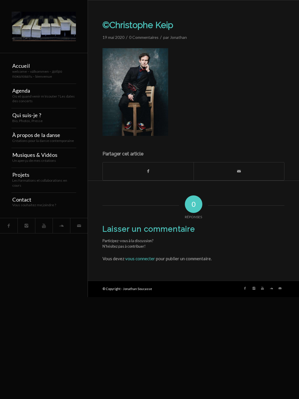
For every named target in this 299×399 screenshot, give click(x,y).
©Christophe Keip (137, 25)
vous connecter (140, 258)
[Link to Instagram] (26, 225)
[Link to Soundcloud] (61, 225)
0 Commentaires (144, 37)
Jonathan (178, 37)
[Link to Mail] (79, 225)
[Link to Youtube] (44, 225)
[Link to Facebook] (9, 225)
